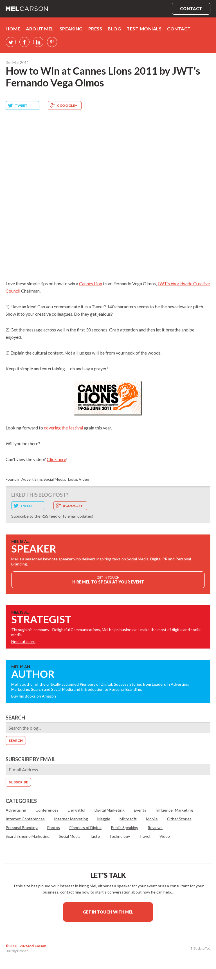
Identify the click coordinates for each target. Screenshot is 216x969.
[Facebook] (24, 42)
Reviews (155, 827)
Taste (72, 479)
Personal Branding (22, 827)
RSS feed (49, 516)
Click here (56, 459)
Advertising (31, 479)
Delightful (76, 810)
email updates (80, 516)
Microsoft (128, 818)
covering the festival (63, 427)
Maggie (103, 818)
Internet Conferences (25, 818)
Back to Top (202, 948)
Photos (53, 827)
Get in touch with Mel (108, 912)
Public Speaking (124, 827)
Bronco (22, 951)
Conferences (46, 810)
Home (13, 28)
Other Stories (179, 818)
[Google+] (52, 42)
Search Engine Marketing (28, 836)
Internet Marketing (71, 818)
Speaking (71, 28)
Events (140, 810)
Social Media (54, 479)
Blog (114, 28)
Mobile (152, 818)
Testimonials (144, 28)
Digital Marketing (109, 810)
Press (95, 28)
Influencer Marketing (174, 810)
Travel (144, 836)
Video (84, 479)
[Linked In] (38, 42)
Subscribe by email (31, 759)
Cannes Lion (90, 283)
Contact (191, 8)
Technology (119, 836)
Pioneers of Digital (85, 827)
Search (15, 717)
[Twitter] (11, 42)
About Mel (40, 28)
